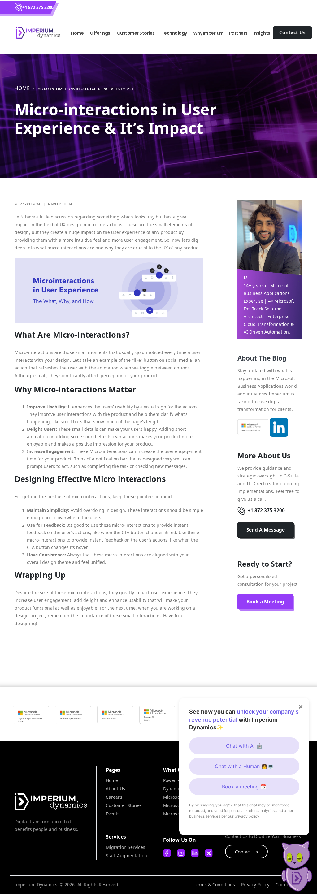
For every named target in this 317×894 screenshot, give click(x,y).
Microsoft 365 (177, 797)
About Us (115, 789)
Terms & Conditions (214, 885)
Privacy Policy (255, 885)
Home (77, 33)
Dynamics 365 (177, 789)
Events (113, 814)
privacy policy (247, 816)
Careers (114, 797)
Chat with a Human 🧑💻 (244, 766)
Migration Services (125, 847)
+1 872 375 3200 (38, 7)
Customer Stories (124, 805)
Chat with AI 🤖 (244, 746)
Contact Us (246, 852)
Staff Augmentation (126, 855)
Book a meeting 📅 (244, 787)
